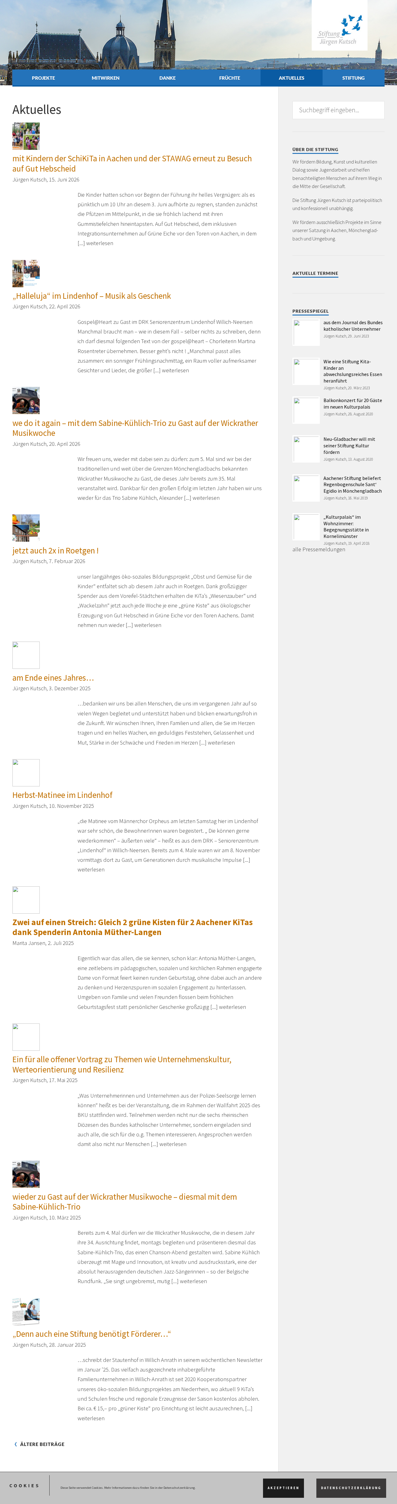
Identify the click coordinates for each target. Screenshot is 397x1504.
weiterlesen (99, 243)
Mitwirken (105, 78)
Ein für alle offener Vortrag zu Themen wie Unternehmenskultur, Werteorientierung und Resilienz (121, 1064)
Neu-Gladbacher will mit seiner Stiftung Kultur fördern (349, 445)
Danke (167, 78)
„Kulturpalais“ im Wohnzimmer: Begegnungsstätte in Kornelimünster (346, 526)
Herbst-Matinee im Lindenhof (62, 795)
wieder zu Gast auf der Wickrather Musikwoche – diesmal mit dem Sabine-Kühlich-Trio (124, 1201)
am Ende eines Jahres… (53, 677)
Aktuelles (291, 78)
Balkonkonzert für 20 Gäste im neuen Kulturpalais (352, 403)
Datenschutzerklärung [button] (351, 1488)
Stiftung (353, 78)
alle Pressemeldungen (318, 549)
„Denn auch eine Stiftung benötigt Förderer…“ (91, 1333)
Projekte (43, 78)
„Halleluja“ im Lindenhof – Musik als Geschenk (91, 295)
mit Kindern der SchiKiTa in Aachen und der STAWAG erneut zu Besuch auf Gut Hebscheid (132, 163)
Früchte (229, 78)
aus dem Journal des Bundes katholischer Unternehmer (353, 325)
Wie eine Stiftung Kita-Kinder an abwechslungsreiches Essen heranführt (352, 371)
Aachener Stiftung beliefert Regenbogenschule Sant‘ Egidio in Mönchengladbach (352, 484)
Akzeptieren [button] (283, 1488)
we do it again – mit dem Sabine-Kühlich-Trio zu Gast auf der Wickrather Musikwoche (135, 428)
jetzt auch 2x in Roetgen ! (55, 550)
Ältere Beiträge (42, 1444)
